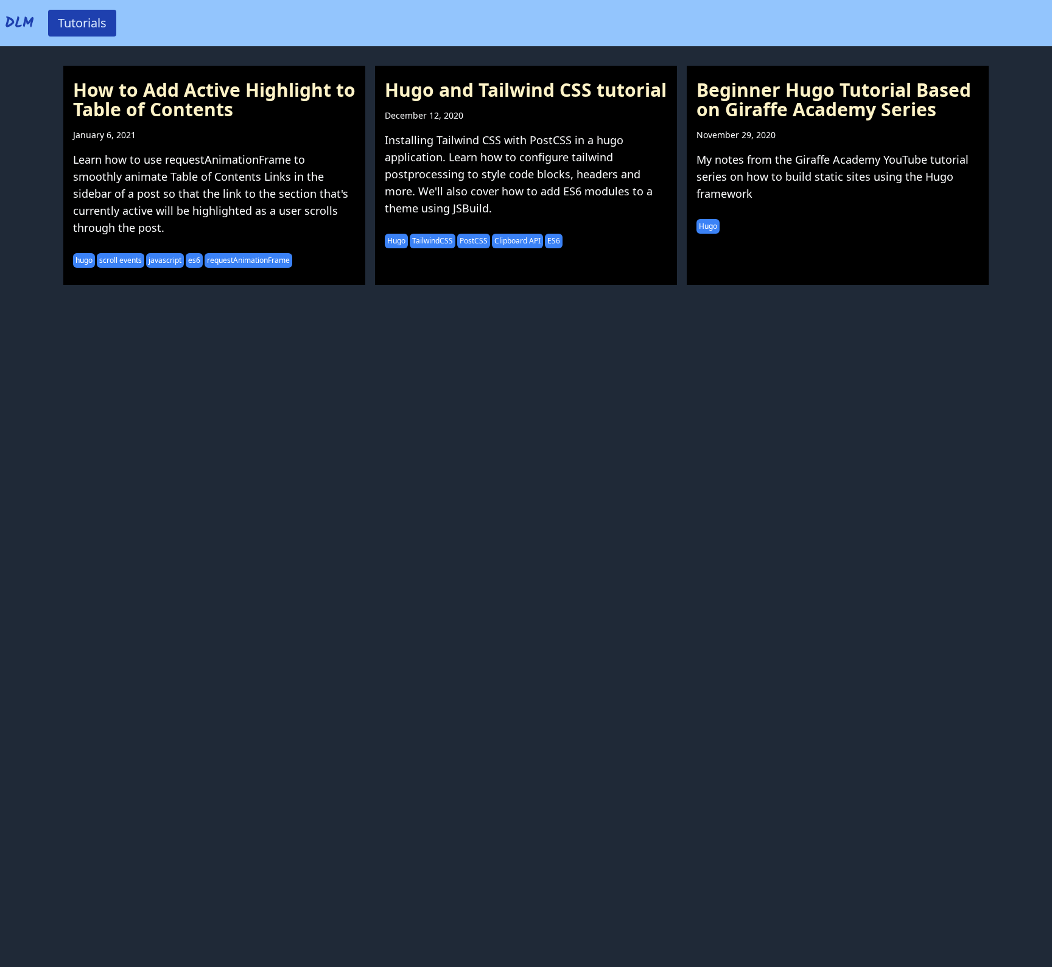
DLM (19, 23)
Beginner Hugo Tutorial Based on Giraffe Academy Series (833, 99)
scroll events (120, 260)
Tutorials (82, 23)
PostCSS (474, 241)
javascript (165, 260)
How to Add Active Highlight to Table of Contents (214, 99)
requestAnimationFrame (248, 260)
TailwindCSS (432, 241)
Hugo (396, 241)
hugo (84, 260)
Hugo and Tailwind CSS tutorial (526, 89)
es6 (194, 260)
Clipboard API (517, 241)
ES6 (553, 241)
